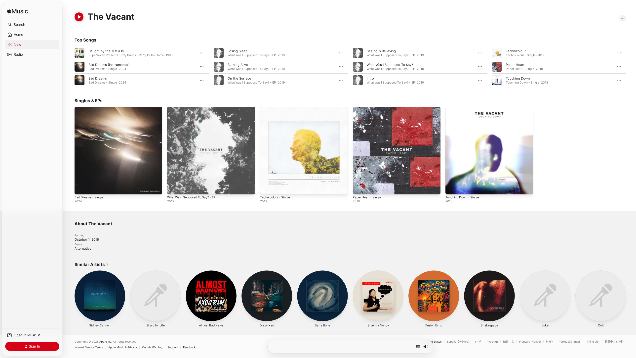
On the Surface (239, 78)
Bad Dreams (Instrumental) (109, 65)
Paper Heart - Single (368, 109)
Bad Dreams (97, 78)
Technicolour (516, 51)
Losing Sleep (237, 51)
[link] (92, 264)
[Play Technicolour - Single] (266, 188)
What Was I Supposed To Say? (390, 65)
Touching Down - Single (463, 109)
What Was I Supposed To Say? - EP (194, 109)
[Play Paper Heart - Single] (359, 188)
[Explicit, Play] (79, 53)
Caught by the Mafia (104, 51)
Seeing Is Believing (381, 51)
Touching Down (518, 78)
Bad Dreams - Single (90, 109)
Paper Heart (515, 65)
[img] (17, 11)
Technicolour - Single (276, 109)
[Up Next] (418, 346)
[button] (32, 24)
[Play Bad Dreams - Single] (80, 188)
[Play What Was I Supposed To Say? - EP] (173, 188)
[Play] (79, 16)
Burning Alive (238, 65)
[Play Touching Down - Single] (451, 188)
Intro (370, 78)
